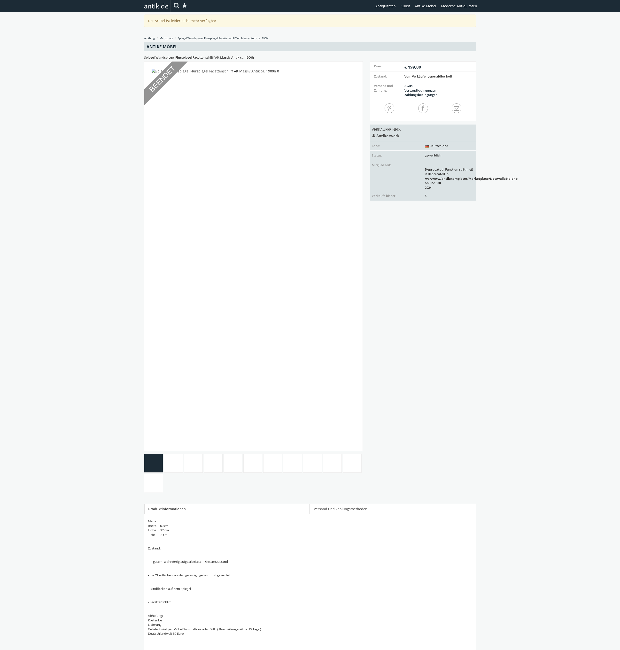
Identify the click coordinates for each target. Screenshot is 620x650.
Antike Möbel (425, 6)
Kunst (405, 6)
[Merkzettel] (185, 6)
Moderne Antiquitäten (459, 6)
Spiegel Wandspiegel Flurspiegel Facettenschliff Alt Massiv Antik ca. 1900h (223, 38)
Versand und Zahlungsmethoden (340, 509)
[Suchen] (176, 6)
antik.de (156, 5)
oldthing (149, 38)
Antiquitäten (385, 6)
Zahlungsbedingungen (420, 95)
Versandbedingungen (420, 90)
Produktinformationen (167, 509)
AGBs (408, 86)
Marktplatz (166, 38)
